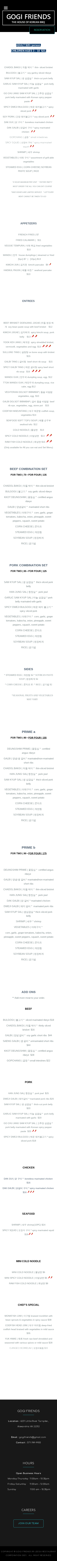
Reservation (42, 30)
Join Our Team (28, 1523)
